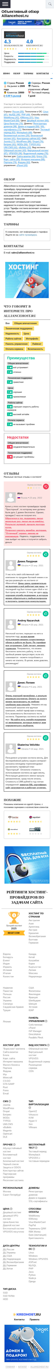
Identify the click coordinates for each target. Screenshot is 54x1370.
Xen (31, 1124)
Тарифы (28, 73)
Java (31, 1272)
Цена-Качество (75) (13, 123)
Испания (7, 970)
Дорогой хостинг (11, 1225)
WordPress (8, 1108)
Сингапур (8, 1003)
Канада (32, 954)
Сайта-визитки (10, 1052)
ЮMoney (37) (26, 117)
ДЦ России (8, 1249)
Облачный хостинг (38, 1048)
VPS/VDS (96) (15, 153)
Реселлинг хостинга (13, 1180)
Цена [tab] (26, 333)
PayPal (32, 1225)
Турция (6, 1010)
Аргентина (34, 926)
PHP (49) (25, 114)
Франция (33, 997)
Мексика (33, 973)
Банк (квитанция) (37, 1235)
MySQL (32, 1265)
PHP (31, 1268)
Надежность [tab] (12, 333)
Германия (33, 942)
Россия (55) (18, 111)
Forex (6, 1090)
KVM (31, 1117)
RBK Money (35, 1231)
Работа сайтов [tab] (13, 338)
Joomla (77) (9, 141)
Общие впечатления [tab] (25, 323)
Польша (7, 994)
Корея (32, 963)
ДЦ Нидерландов (12, 1259)
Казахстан (8, 976)
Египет (6, 960)
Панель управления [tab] (17, 344)
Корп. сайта (9, 1058)
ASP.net (32, 1262)
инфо (6, 73)
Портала (7, 1068)
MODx (6, 1117)
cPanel (32, 1028)
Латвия (32, 970)
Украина (7, 1000)
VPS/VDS (33, 1058)
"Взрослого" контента (14, 1048)
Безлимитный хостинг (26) (17, 135)
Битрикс (7, 1114)
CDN (31, 1071)
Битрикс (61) (10, 144)
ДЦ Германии (9, 1265)
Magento (7, 1130)
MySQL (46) (14, 114)
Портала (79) (10, 162)
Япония (7, 1021)
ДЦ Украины (9, 1252)
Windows (33, 1256)
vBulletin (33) (25, 147)
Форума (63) (24, 162)
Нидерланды (35, 976)
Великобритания (37, 936)
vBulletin (7, 1127)
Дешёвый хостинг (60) (38, 120)
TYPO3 (6, 1121)
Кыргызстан (35, 967)
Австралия (34, 920)
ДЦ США (7, 1256)
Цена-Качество (11, 1222)
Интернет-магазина (13, 1061)
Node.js (32, 1278)
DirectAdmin (35, 1034)
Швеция (33, 1003)
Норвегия (8, 988)
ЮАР (31, 1010)
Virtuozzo (33, 1114)
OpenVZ (33, 1111)
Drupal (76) (38, 141)
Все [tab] (8, 323)
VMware (33, 1127)
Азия (31, 923)
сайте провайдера (28, 235)
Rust (5, 1087)
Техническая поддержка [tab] (19, 328)
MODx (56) (22, 144)
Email (6, 1093)
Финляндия (34, 994)
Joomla (6, 1105)
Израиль (7, 967)
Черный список (11, 1164)
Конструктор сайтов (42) (28, 138)
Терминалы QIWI (37, 1228)
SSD (5, 1292)
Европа (6, 954)
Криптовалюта (36, 1238)
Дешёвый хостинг (12, 1212)
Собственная (35, 1024)
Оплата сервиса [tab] (14, 349)
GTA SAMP (8, 1084)
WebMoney (34, 1215)
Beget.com (14, 933)
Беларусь (8, 957)
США (31, 988)
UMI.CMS (8, 1124)
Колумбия (34, 960)
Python (32, 1275)
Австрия (33, 930)
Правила (34, 1319)
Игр (5, 1074)
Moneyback (34, 1154)
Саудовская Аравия (13, 1007)
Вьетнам (33, 939)
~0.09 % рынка (12, 96)
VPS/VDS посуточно (13, 1231)
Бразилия (34, 933)
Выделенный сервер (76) (35, 153)
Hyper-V (33, 1121)
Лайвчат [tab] (36, 344)
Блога (6, 1055)
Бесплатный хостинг (13, 1228)
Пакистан (8, 991)
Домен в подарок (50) (28, 126)
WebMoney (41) (11, 117)
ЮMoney (33, 1219)
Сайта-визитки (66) (26, 156)
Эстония (33, 1007)
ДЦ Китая (8, 1268)
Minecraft (7, 1077)
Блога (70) (42, 156)
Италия (7, 973)
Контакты (42, 73)
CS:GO (6, 1081)
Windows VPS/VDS (38, 1259)
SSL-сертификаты (38, 1201)
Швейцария (34, 1000)
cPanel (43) (22, 165)
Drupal (6, 1111)
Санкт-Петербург (12, 1194)
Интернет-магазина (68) (33, 159)
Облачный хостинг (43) (15, 150)
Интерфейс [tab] (32, 338)
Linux (31, 1252)
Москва (7, 1191)
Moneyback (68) (24, 132)
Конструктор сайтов (13, 1170)
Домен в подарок (37, 1198)
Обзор (16, 73)
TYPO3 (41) (34, 144)
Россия (6, 997)
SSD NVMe (9, 1296)
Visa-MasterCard (37, 1222)
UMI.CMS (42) (10, 147)
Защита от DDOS (12, 1167)
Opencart (7, 1133)
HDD (5, 1299)
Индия (6, 963)
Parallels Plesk (36, 1037)
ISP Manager (35, 1031)
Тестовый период (37, 1151)
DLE (5, 1137)
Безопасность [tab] (35, 349)
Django (32, 1281)
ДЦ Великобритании (13, 1262)
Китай (32, 957)
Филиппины (34, 991)
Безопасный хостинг (13, 1161)
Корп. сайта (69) (12, 159)
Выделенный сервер (39, 1061)
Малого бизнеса (11, 1065)
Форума (7, 1071)
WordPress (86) (23, 141)
